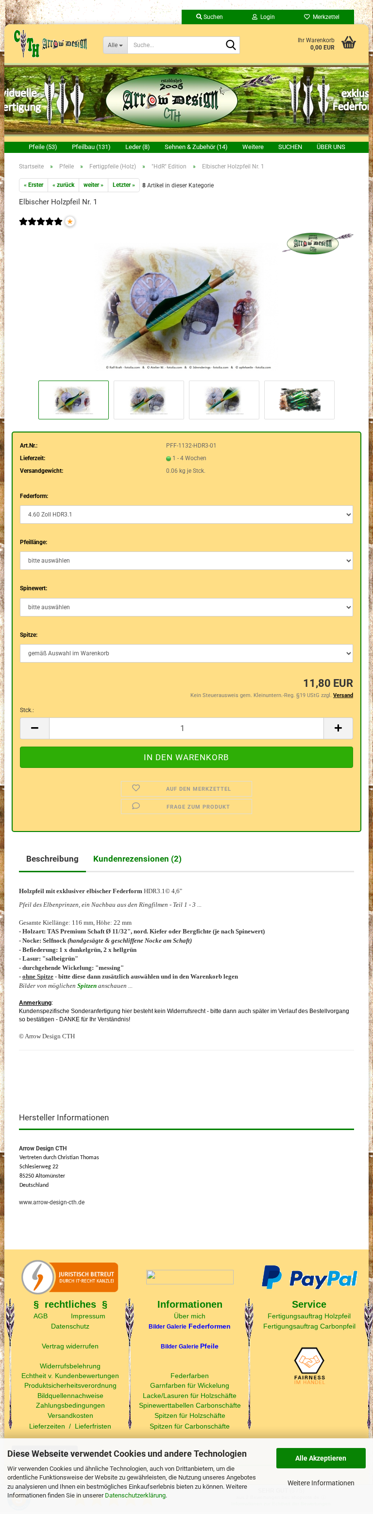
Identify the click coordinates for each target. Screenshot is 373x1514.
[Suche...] (230, 45)
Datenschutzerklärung (135, 1495)
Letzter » (124, 185)
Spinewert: (33, 588)
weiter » (93, 185)
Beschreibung (52, 859)
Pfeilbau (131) (91, 146)
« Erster (33, 185)
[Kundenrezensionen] (41, 228)
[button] (34, 728)
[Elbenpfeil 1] (186, 304)
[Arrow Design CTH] (50, 43)
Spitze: (28, 635)
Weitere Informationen (321, 1483)
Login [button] (266, 17)
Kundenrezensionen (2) (137, 859)
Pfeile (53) (43, 146)
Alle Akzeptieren (320, 1458)
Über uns (331, 146)
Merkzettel (324, 17)
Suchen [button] (212, 17)
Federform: (34, 496)
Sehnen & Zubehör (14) (196, 146)
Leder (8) (137, 146)
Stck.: (27, 710)
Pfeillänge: (33, 542)
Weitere (253, 146)
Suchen (290, 146)
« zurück (63, 185)
